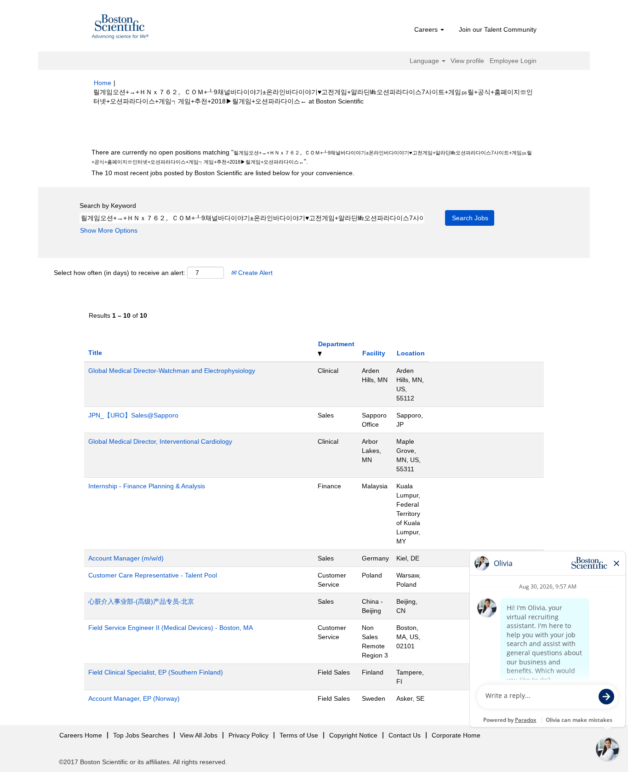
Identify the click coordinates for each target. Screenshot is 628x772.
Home (102, 82)
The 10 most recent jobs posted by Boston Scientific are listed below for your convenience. (222, 173)
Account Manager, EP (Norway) (134, 698)
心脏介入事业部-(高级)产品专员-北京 (141, 601)
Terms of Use (299, 735)
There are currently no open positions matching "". (311, 157)
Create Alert (254, 272)
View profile (467, 60)
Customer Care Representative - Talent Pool (152, 575)
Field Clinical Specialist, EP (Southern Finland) (155, 672)
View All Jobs (198, 735)
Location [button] (411, 353)
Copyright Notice (353, 735)
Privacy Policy (248, 735)
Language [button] (425, 60)
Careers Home (80, 735)
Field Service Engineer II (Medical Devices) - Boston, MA (170, 627)
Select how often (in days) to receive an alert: (119, 272)
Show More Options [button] (108, 230)
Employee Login (513, 60)
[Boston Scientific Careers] (120, 28)
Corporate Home (456, 735)
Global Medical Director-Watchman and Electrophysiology (171, 370)
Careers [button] (427, 29)
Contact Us (404, 735)
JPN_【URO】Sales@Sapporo (133, 415)
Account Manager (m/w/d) (126, 558)
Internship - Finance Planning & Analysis (146, 486)
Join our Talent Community (498, 29)
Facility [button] (373, 353)
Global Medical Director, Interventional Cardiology (160, 441)
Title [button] (95, 352)
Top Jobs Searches (141, 735)
